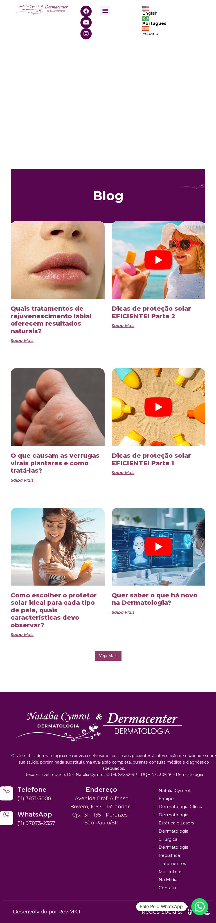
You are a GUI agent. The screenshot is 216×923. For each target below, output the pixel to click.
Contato (167, 887)
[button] (105, 10)
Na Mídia (168, 879)
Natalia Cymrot (175, 790)
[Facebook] (86, 11)
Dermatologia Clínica (181, 806)
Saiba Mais (22, 340)
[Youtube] (86, 22)
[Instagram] (86, 33)
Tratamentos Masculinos (172, 867)
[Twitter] (190, 912)
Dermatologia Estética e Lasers (176, 819)
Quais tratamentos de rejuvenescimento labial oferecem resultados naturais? (51, 320)
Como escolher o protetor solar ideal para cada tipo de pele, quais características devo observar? (54, 610)
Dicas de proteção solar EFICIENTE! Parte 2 (151, 312)
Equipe (166, 798)
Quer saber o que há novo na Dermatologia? (154, 598)
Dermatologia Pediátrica (173, 851)
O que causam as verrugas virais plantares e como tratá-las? (55, 463)
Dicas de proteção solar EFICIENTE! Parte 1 (151, 459)
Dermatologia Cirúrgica (173, 835)
